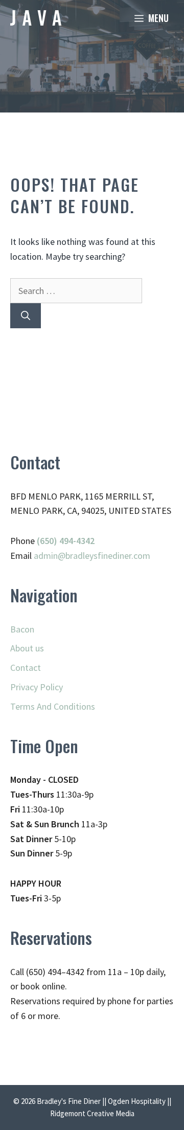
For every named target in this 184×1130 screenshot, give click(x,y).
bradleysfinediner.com (107, 555)
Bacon (22, 629)
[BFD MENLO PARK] (35, 18)
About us (27, 648)
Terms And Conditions (52, 706)
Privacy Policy (36, 687)
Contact (25, 667)
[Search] (25, 315)
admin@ (49, 555)
